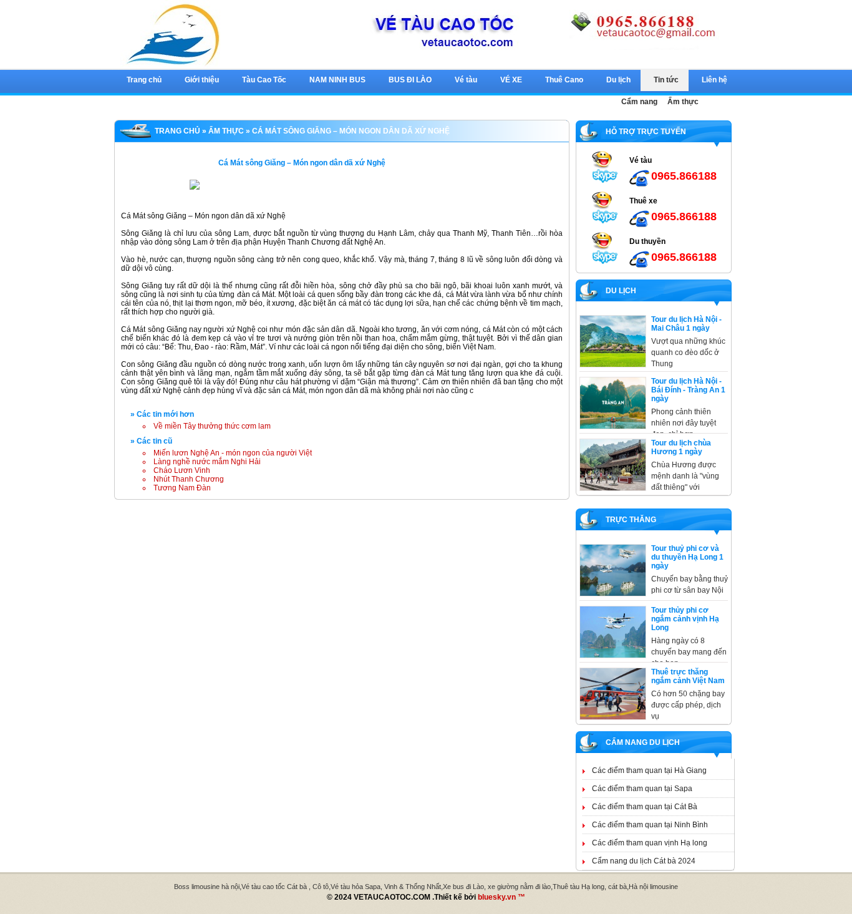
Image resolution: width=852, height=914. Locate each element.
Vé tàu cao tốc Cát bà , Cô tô (285, 886)
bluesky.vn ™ (501, 897)
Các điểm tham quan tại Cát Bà (644, 806)
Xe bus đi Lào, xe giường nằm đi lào (497, 886)
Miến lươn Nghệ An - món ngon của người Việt (232, 453)
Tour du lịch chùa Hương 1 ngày (681, 447)
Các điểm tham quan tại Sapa (642, 788)
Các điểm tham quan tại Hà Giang (649, 770)
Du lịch (619, 290)
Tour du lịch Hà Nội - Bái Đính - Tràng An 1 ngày (688, 390)
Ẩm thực (226, 131)
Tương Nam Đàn (182, 488)
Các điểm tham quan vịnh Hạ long (649, 843)
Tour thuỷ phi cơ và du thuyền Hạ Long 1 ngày (687, 557)
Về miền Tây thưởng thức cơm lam (212, 426)
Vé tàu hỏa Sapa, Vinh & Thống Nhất (386, 886)
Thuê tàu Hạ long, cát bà (590, 886)
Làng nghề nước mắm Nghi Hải (207, 461)
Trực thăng (629, 519)
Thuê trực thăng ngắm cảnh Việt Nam (688, 676)
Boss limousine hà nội (207, 886)
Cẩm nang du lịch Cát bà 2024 (643, 861)
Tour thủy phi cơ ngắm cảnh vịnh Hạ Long (685, 619)
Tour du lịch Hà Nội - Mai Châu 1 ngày (686, 324)
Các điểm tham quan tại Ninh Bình (650, 824)
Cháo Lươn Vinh (181, 470)
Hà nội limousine (653, 886)
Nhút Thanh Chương (188, 479)
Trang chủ (177, 131)
